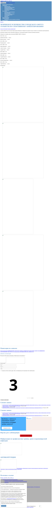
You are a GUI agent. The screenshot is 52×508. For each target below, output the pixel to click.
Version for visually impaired (26, 435)
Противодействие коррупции (7, 4)
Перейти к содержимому (10, 2)
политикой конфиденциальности (11, 498)
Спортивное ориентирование (9, 9)
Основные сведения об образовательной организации (13, 480)
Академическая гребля (8, 8)
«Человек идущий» (5, 406)
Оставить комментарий (11, 28)
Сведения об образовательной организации (10, 479)
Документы (6, 482)
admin (6, 28)
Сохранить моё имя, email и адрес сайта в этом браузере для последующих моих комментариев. (18, 370)
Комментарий (3, 363)
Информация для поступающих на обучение (12, 19)
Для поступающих (5, 18)
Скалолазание (6, 10)
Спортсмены (4, 5)
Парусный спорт (7, 6)
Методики (6, 16)
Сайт (1, 368)
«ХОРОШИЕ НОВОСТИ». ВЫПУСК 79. (23, 351)
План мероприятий (5, 17)
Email (1, 366)
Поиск (1, 1)
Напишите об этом (6, 428)
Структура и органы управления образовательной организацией (15, 481)
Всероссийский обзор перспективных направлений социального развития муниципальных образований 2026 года (22, 407)
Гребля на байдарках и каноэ (9, 7)
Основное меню (3, 2)
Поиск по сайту (5, 20)
